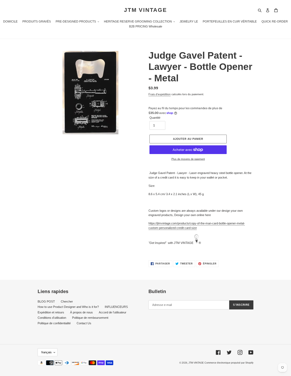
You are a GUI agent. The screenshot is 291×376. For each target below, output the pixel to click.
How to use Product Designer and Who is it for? (68, 306)
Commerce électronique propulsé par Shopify (228, 362)
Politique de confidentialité (54, 323)
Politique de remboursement (90, 317)
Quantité (154, 117)
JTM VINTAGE (145, 10)
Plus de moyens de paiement (188, 159)
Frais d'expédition (159, 94)
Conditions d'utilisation (52, 317)
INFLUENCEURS (116, 306)
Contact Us (84, 323)
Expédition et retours (51, 312)
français (46, 352)
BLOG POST (46, 301)
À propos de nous (81, 312)
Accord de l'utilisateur (112, 312)
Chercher (67, 301)
